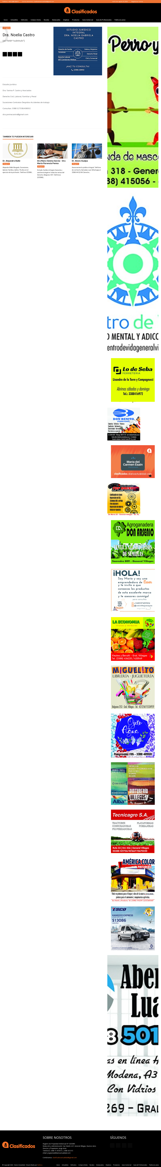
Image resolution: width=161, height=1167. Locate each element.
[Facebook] (146, 1)
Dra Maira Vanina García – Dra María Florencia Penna (51, 162)
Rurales (46, 20)
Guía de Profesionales (103, 20)
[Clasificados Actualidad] (80, 10)
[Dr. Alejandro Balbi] (18, 151)
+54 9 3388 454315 (13, 1)
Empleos (66, 20)
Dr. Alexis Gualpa (80, 161)
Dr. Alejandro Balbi (11, 161)
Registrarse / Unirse (137, 1)
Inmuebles (14, 20)
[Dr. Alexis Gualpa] (87, 151)
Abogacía (6, 28)
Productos (75, 20)
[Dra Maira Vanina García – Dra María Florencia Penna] (52, 151)
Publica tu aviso (120, 20)
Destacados (56, 20)
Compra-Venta (36, 20)
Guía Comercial (87, 20)
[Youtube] (157, 1)
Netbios (39, 1165)
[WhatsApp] (5, 54)
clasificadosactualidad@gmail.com (44, 1)
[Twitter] (153, 1)
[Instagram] (150, 1)
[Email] (20, 54)
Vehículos (24, 20)
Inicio (6, 20)
